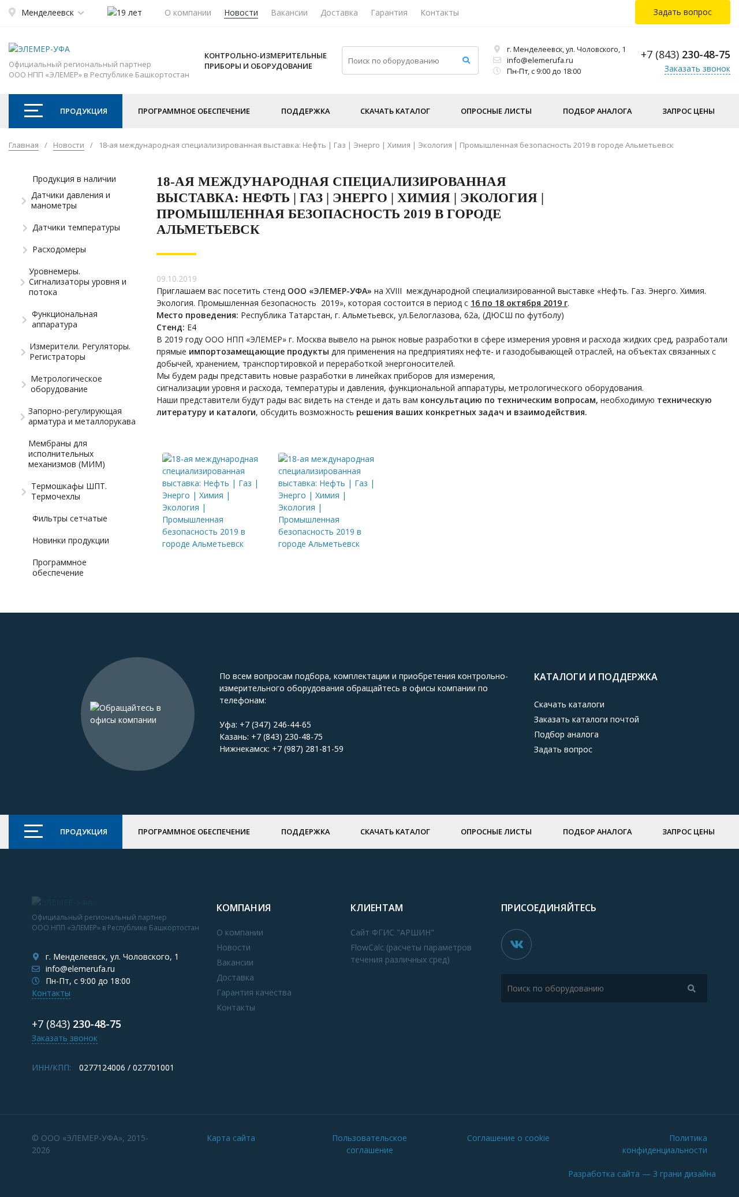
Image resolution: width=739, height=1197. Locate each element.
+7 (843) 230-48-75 (287, 736)
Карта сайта (231, 1137)
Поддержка (305, 111)
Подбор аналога (597, 111)
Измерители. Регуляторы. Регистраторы (79, 351)
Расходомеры (59, 249)
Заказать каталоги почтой (586, 719)
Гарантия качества (254, 992)
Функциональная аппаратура (65, 319)
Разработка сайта (642, 1173)
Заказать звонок (697, 68)
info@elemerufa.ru (540, 60)
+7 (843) (685, 54)
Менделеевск (47, 12)
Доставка (339, 12)
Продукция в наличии (74, 179)
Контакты (439, 12)
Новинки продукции (70, 540)
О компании (188, 12)
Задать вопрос (563, 749)
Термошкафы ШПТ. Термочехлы (69, 491)
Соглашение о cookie (508, 1137)
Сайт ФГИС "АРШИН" (392, 932)
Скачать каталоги (569, 704)
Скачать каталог (395, 111)
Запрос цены (688, 111)
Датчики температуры (76, 227)
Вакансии (289, 12)
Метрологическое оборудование (66, 384)
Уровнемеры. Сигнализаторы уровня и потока (77, 281)
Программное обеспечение (194, 111)
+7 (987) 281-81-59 (308, 748)
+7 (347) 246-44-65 (275, 724)
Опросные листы (496, 111)
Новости (241, 12)
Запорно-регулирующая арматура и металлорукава (82, 416)
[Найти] (466, 60)
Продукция (83, 111)
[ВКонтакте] (516, 944)
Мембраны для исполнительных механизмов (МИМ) (66, 453)
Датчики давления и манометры (70, 200)
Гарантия (389, 12)
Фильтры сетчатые (69, 518)
